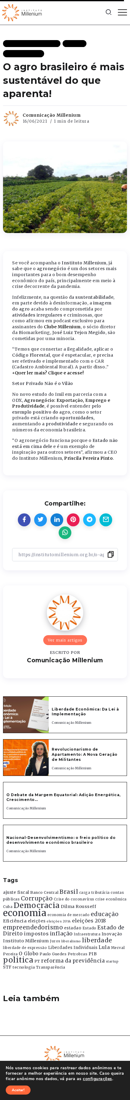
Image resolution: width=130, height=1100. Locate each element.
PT (37, 961)
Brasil (69, 891)
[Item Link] (26, 715)
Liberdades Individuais (73, 947)
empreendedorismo (33, 927)
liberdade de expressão (25, 948)
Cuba (7, 907)
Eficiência (15, 921)
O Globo (29, 953)
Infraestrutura (87, 934)
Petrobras (78, 954)
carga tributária (94, 892)
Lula (104, 947)
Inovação (112, 934)
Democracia (37, 905)
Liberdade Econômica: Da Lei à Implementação (85, 712)
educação (105, 914)
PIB (93, 954)
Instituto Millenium (26, 941)
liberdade (97, 940)
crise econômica (111, 899)
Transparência (50, 967)
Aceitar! (18, 1090)
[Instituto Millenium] (22, 12)
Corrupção (37, 898)
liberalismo (71, 941)
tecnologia (24, 967)
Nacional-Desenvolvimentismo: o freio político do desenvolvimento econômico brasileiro (60, 840)
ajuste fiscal (16, 892)
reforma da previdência (73, 960)
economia (24, 913)
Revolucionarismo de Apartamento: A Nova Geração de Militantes (85, 754)
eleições (37, 921)
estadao (73, 928)
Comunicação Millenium (52, 115)
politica (18, 960)
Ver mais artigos (65, 640)
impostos (36, 934)
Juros (55, 941)
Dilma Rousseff (78, 906)
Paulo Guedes (53, 954)
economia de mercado (68, 915)
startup (112, 961)
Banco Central (44, 892)
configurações (97, 1079)
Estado (89, 928)
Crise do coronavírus (74, 899)
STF (7, 967)
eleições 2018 (89, 921)
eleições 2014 (59, 921)
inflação (61, 933)
